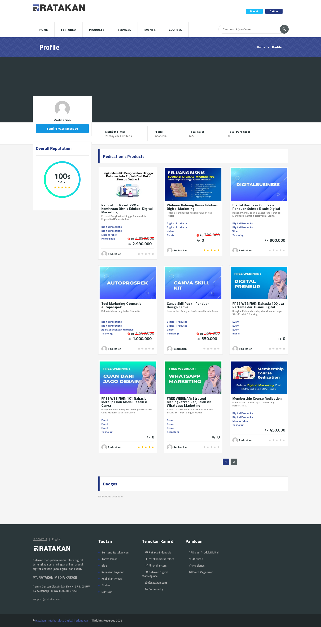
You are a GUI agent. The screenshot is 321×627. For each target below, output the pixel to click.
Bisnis (170, 235)
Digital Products (111, 227)
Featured (68, 29)
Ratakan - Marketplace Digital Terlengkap (61, 620)
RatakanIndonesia (159, 552)
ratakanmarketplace (161, 559)
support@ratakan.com (47, 599)
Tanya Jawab (109, 559)
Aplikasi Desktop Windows (117, 329)
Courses (175, 29)
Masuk (254, 11)
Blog (104, 565)
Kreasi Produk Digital (205, 552)
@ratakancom (157, 565)
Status (106, 585)
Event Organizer (202, 572)
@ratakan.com (157, 582)
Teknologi (238, 235)
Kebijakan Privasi (112, 578)
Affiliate (197, 559)
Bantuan (107, 591)
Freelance (198, 565)
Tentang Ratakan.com (115, 552)
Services (124, 29)
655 (191, 136)
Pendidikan (108, 238)
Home (43, 29)
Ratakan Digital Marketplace (155, 574)
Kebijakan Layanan (113, 572)
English (56, 539)
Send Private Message (62, 128)
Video (170, 231)
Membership (109, 235)
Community (155, 589)
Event (236, 322)
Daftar (274, 11)
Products (96, 29)
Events (149, 29)
